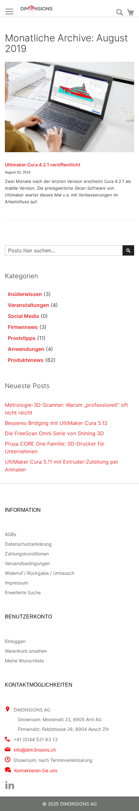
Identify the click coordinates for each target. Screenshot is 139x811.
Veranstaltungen (28, 305)
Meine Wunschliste (24, 660)
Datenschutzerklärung (28, 544)
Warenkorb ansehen (26, 651)
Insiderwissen (25, 294)
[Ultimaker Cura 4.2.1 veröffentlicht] (69, 107)
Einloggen (15, 641)
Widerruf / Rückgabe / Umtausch (39, 573)
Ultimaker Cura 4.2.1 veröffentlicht (42, 164)
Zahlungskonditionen (27, 553)
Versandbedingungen (27, 563)
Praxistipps (22, 338)
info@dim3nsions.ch (35, 750)
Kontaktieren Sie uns (35, 770)
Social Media (23, 316)
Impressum (16, 582)
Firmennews (23, 327)
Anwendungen (26, 349)
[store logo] (52, 8)
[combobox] (69, 250)
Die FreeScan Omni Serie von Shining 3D (54, 433)
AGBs (10, 534)
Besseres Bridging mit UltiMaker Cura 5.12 (56, 423)
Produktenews (26, 360)
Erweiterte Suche (23, 592)
